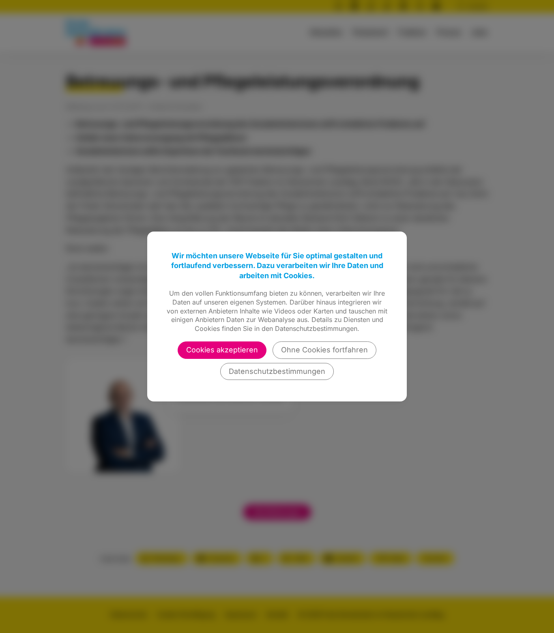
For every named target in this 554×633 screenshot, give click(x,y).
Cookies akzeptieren (222, 349)
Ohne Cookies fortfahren (324, 349)
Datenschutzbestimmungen (277, 371)
